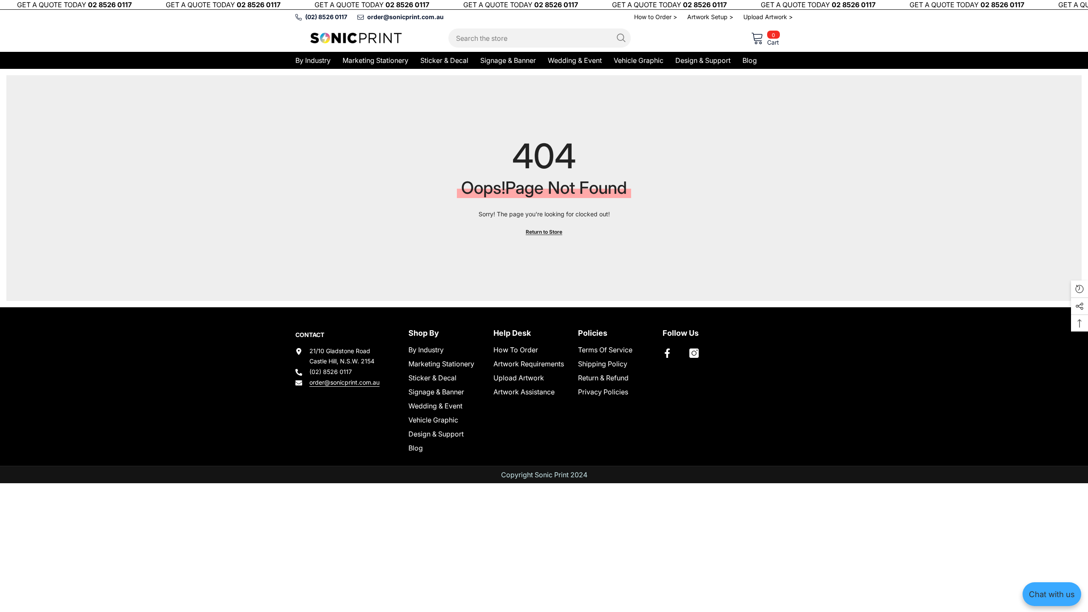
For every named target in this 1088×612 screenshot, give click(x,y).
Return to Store (544, 232)
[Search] (539, 38)
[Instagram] (694, 353)
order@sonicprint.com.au (344, 382)
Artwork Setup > (710, 16)
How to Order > (655, 16)
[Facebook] (667, 353)
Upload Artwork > (768, 16)
